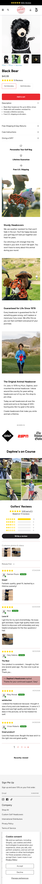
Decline (20, 872)
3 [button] (21, 747)
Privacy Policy (11, 860)
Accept (20, 866)
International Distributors (12, 819)
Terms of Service (9, 828)
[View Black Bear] (36, 59)
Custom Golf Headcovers (12, 814)
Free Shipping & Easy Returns (14, 126)
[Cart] (36, 9)
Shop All (5, 810)
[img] (7, 571)
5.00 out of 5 (27, 511)
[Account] (30, 9)
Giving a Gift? (7, 138)
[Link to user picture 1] (7, 595)
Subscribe (35, 793)
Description (6, 103)
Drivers (11, 65)
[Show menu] (3, 9)
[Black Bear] (6, 59)
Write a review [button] (21, 536)
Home (4, 65)
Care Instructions (9, 132)
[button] (8, 80)
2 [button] (18, 747)
